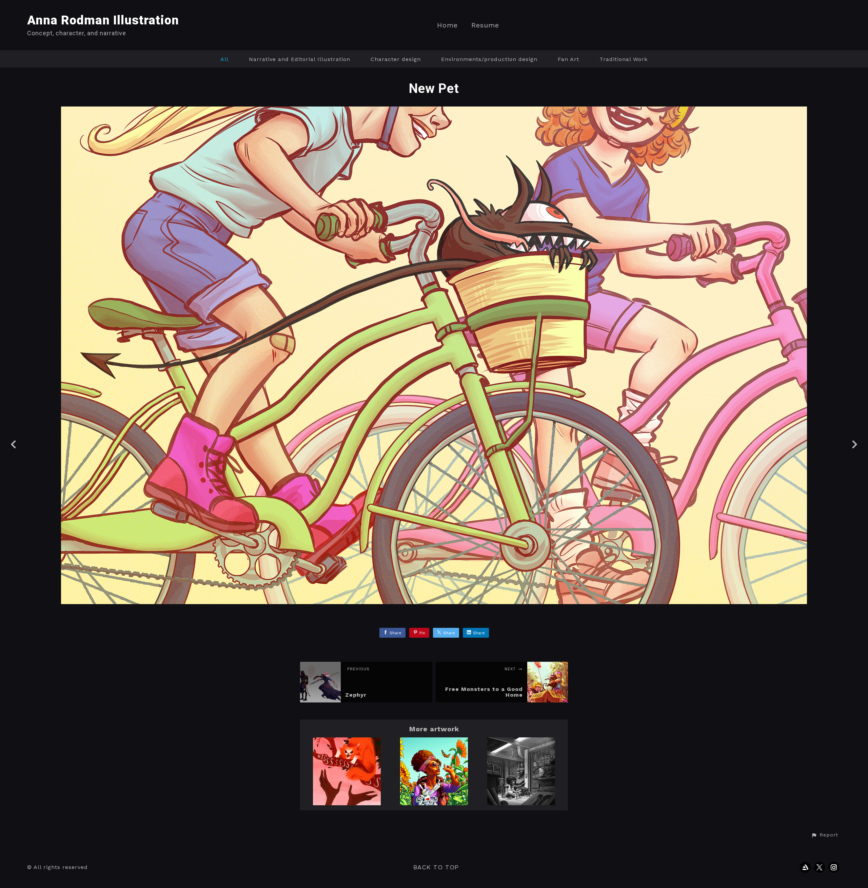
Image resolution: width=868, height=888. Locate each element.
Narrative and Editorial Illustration (299, 59)
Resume (485, 25)
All (224, 59)
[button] (824, 835)
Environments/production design (489, 59)
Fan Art (568, 59)
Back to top (436, 867)
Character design (396, 59)
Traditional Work (623, 59)
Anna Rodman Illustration (103, 20)
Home (447, 25)
